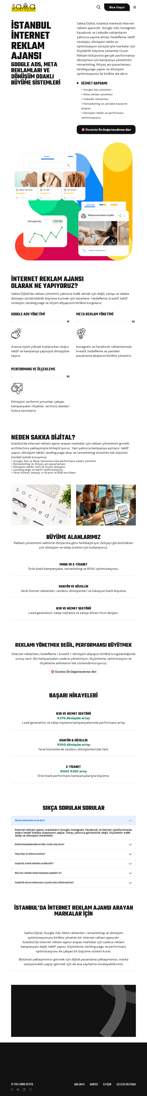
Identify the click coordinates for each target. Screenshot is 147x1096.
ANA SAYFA (79, 1084)
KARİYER (94, 1084)
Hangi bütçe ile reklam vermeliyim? (30, 854)
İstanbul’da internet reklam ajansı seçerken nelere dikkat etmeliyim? (44, 883)
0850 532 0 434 (73, 1078)
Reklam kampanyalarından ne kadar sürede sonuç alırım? (39, 844)
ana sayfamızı (87, 964)
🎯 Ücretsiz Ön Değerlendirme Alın (73, 671)
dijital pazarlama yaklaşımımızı (95, 959)
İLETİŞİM (107, 1084)
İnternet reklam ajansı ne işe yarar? (30, 820)
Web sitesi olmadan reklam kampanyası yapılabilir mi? (38, 873)
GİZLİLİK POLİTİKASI (126, 1084)
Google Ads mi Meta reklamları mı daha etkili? (34, 864)
